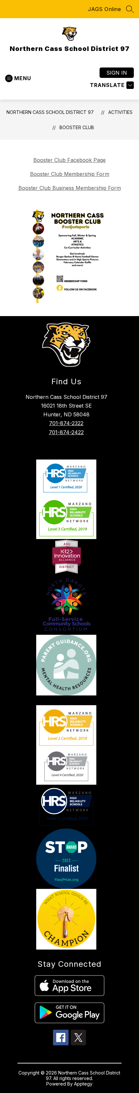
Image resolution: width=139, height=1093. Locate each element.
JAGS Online (104, 9)
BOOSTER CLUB (76, 127)
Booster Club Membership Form (69, 174)
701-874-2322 (66, 423)
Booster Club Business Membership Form (69, 188)
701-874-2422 (66, 432)
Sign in (116, 72)
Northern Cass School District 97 (50, 112)
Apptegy (83, 1084)
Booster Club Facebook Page (69, 160)
